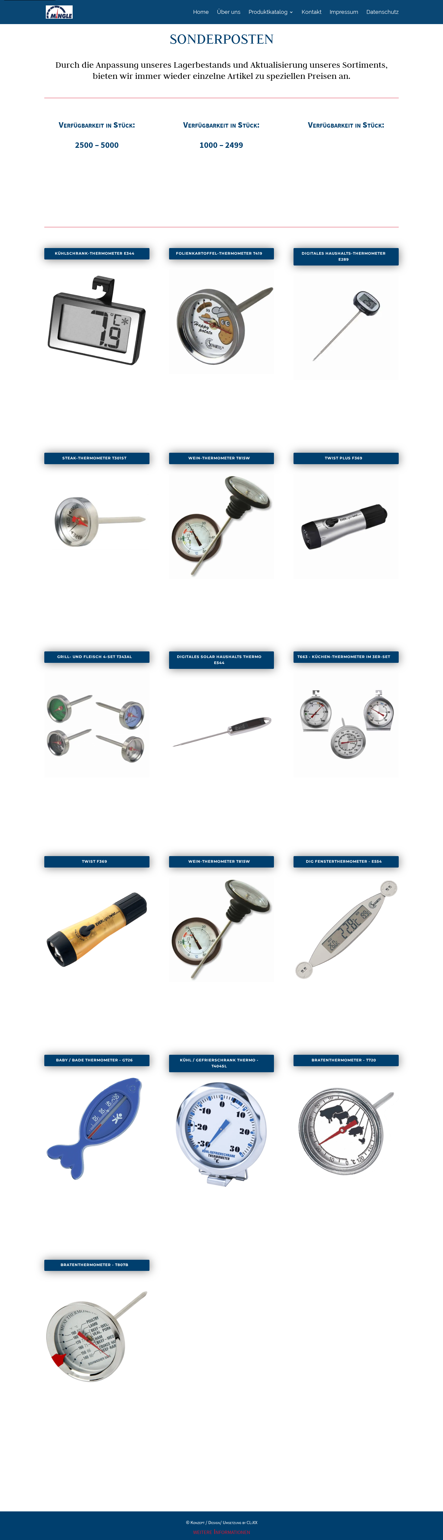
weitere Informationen (221, 1531)
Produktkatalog (268, 12)
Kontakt (312, 12)
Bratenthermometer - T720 (344, 1060)
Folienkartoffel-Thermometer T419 (219, 253)
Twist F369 (94, 861)
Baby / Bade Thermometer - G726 (94, 1060)
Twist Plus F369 (344, 458)
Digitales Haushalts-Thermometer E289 (344, 256)
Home (201, 12)
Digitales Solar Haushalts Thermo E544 (219, 660)
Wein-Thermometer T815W (219, 458)
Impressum (344, 12)
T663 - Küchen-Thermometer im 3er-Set (343, 657)
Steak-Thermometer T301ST (94, 458)
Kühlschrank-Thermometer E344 (94, 253)
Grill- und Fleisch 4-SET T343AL (94, 657)
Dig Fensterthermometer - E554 (344, 861)
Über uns (228, 12)
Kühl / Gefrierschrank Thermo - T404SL (219, 1063)
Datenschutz (382, 12)
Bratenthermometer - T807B (94, 1265)
